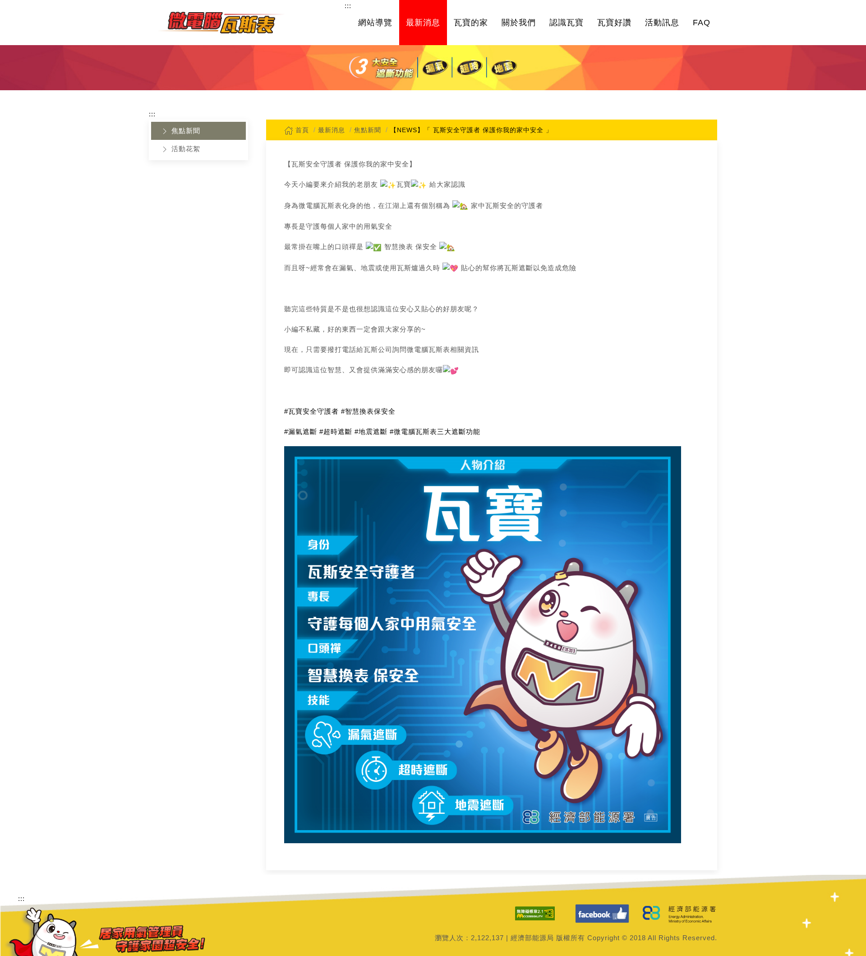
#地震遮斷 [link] (371, 431)
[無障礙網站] (535, 913)
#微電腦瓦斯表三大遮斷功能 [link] (435, 431)
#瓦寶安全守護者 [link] (311, 411)
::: (348, 5)
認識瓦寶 (566, 22)
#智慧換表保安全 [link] (368, 411)
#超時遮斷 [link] (335, 431)
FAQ (701, 22)
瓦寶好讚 (614, 22)
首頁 (301, 130)
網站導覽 (375, 22)
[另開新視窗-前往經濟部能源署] (680, 913)
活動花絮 (184, 148)
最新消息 (423, 22)
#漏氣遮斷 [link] (300, 431)
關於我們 (519, 22)
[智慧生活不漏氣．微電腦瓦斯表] (221, 22)
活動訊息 (662, 22)
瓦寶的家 (471, 22)
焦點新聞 (184, 130)
